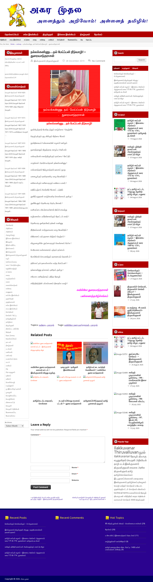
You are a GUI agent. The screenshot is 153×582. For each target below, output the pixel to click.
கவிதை (42, 40)
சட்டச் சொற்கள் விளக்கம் (134, 489)
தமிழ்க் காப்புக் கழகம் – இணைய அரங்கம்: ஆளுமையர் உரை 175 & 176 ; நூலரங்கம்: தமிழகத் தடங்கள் (129, 89)
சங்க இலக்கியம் (30, 34)
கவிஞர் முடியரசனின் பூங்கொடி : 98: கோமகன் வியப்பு (136, 397)
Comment (35, 435)
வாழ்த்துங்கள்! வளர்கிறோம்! (115, 541)
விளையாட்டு (10, 402)
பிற (82, 40)
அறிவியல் (3, 40)
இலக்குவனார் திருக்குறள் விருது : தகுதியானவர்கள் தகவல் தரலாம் (126, 81)
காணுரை (9, 292)
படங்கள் (9, 349)
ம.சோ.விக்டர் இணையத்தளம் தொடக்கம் (120, 535)
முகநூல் (50, 325)
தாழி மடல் (119, 464)
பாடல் (8, 362)
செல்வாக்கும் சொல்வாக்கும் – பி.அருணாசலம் (124, 74)
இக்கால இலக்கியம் (67, 34)
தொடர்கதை (10, 335)
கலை (8, 282)
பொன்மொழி (10, 382)
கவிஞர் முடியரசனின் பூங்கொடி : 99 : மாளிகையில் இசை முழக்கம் (137, 377)
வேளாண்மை (10, 415)
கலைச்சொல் (134, 492)
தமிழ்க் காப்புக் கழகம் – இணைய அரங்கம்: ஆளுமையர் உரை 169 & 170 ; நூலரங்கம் (135, 241)
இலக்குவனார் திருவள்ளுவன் (46, 60)
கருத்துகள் (126, 68)
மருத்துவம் (10, 385)
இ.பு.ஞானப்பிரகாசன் (123, 478)
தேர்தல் (8, 332)
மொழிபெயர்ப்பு (11, 395)
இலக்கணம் (10, 248)
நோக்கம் (98, 34)
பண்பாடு (9, 355)
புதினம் (8, 375)
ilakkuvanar (122, 456)
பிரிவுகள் (135, 68)
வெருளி (9, 405)
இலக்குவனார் (11, 252)
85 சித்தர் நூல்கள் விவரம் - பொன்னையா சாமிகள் (123, 523)
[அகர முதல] (76, 26)
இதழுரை (9, 242)
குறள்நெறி (9, 298)
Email (75, 474)
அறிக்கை (9, 228)
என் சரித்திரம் (126, 496)
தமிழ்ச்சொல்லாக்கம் (123, 474)
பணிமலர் (9, 352)
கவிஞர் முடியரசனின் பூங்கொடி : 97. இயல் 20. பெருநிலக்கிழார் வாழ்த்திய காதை (135, 418)
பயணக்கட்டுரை (11, 359)
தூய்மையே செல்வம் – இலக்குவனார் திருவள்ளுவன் (135, 358)
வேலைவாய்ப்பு (72, 40)
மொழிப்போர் (10, 399)
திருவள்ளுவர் (120, 471)
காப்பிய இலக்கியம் (12, 295)
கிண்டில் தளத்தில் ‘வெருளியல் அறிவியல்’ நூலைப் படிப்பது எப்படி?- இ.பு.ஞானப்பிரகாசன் (89, 498)
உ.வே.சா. (138, 485)
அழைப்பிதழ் (10, 235)
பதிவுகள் (117, 68)
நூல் (142, 452)
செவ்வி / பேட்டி (11, 315)
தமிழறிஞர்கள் (11, 318)
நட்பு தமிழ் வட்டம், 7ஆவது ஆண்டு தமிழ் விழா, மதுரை (136, 191)
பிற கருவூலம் (10, 372)
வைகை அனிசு (137, 467)
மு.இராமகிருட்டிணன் (13, 389)
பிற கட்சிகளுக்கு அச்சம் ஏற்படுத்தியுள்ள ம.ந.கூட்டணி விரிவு (15, 62)
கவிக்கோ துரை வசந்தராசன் (76, 325)
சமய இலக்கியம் (15, 40)
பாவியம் (51, 40)
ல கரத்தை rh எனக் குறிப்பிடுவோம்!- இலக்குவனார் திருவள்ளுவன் (136, 311)
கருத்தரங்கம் (10, 278)
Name (75, 467)
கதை (35, 40)
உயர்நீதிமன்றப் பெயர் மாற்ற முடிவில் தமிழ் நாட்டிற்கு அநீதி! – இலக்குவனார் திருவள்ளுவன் (47, 498)
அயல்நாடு (9, 225)
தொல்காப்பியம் (12, 34)
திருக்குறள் (48, 34)
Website (75, 480)
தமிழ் (130, 471)
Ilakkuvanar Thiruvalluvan (126, 450)
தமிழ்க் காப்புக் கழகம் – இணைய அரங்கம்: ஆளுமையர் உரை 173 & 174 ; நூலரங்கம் (129, 103)
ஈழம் (7, 258)
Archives (8, 422)
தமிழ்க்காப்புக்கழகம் (136, 482)
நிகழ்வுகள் (85, 34)
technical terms (121, 492)
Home (12, 44)
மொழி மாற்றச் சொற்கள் (124, 485)
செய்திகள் (61, 40)
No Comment (98, 60)
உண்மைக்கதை (11, 262)
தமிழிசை (9, 322)
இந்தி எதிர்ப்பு (10, 245)
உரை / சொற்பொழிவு (13, 265)
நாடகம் (8, 342)
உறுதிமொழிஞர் (11, 268)
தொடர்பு (89, 40)
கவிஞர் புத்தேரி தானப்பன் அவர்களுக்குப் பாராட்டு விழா (134, 150)
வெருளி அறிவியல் (12, 409)
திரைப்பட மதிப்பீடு (12, 328)
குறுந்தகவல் (10, 302)
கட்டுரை (27, 40)
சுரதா (135, 496)
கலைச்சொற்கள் (11, 285)
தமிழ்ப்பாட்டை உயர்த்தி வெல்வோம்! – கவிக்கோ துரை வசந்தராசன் (95, 370)
